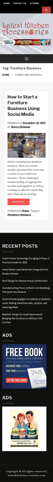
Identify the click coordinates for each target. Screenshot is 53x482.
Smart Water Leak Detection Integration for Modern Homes (25, 271)
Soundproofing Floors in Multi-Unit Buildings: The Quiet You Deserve (26, 290)
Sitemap (34, 3)
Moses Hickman (20, 127)
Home (7, 3)
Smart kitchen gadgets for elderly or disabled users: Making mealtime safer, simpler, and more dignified (26, 303)
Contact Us (19, 3)
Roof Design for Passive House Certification (25, 280)
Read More (19, 201)
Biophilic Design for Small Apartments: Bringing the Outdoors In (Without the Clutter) (22, 318)
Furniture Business (19, 214)
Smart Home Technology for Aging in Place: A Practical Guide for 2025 (25, 260)
